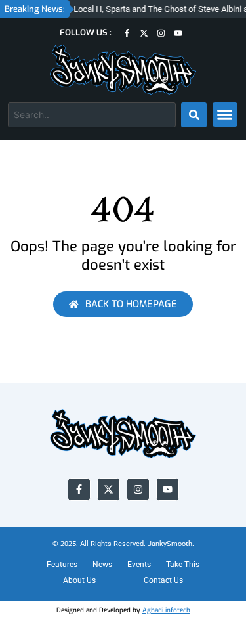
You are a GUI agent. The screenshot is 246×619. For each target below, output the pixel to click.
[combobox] (92, 114)
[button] (225, 114)
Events (139, 564)
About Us (79, 580)
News (102, 564)
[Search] (194, 114)
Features (62, 564)
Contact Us (163, 580)
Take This (182, 564)
